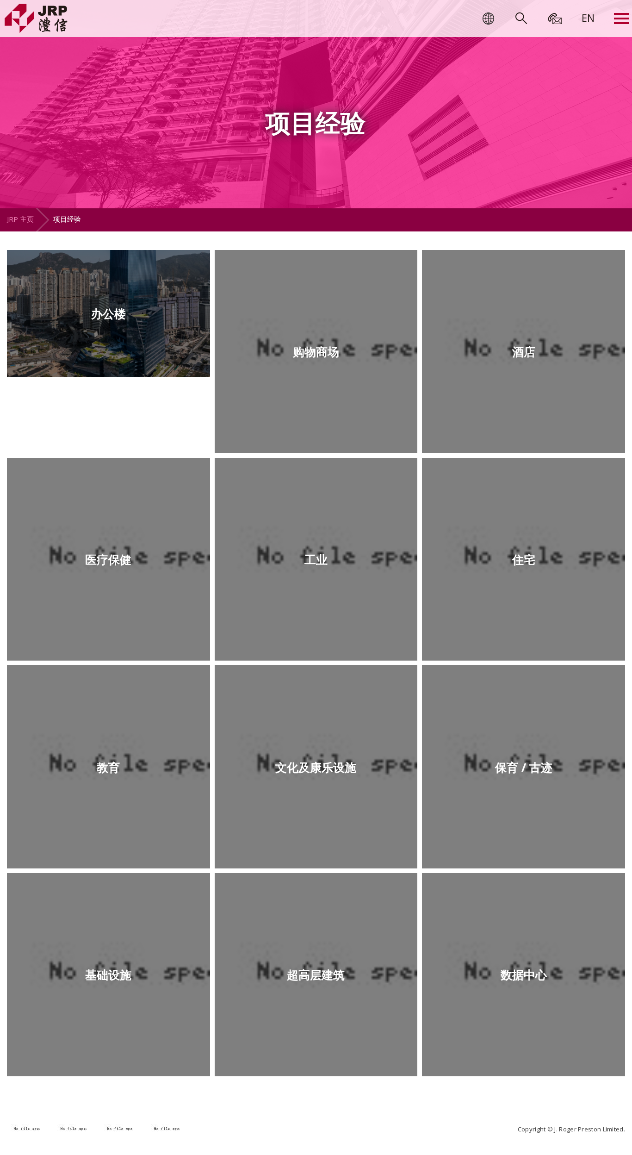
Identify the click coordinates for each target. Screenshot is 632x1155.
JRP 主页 (20, 219)
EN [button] (588, 17)
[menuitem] (588, 17)
